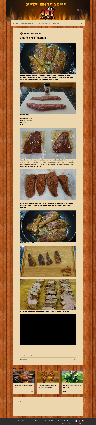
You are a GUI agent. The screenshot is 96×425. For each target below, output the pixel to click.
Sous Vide (56, 23)
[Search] (83, 10)
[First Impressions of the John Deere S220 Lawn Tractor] (72, 377)
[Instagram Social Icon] (79, 421)
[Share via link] (32, 355)
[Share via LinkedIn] (28, 355)
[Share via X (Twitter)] (24, 355)
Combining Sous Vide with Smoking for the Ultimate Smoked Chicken (47, 386)
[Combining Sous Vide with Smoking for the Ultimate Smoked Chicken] (48, 377)
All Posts (15, 23)
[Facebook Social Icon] (76, 421)
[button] (81, 23)
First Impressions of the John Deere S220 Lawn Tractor (72, 386)
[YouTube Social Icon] (83, 421)
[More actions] (75, 33)
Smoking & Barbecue (27, 23)
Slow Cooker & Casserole (43, 23)
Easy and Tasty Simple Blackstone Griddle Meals (23, 386)
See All (81, 368)
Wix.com (82, 423)
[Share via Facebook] (21, 355)
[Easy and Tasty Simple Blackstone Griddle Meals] (23, 377)
